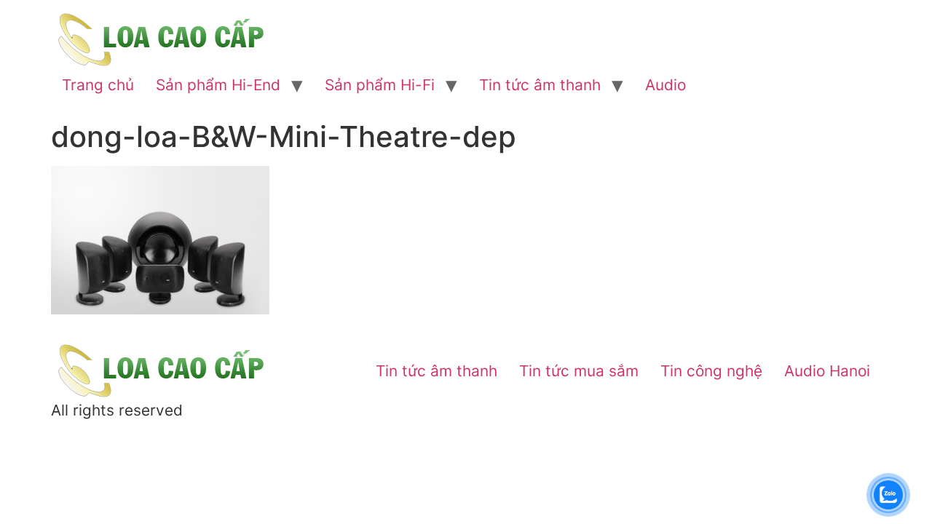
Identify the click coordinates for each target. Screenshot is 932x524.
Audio (665, 85)
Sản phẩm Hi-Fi (380, 85)
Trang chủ (98, 85)
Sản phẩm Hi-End (218, 85)
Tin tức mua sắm (579, 371)
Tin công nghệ (711, 371)
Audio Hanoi (827, 371)
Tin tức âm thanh (540, 85)
